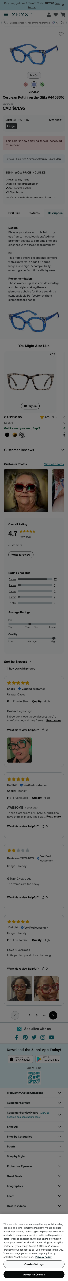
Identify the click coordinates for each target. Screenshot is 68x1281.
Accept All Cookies (34, 1274)
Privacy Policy (43, 1256)
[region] (34, 1247)
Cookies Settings (34, 1264)
